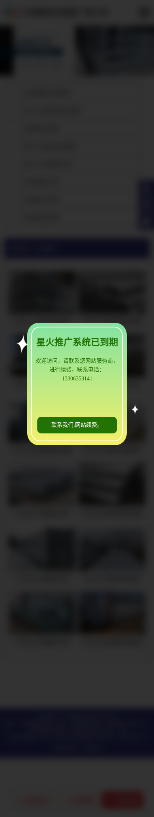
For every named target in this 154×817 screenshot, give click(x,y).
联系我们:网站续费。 (77, 425)
